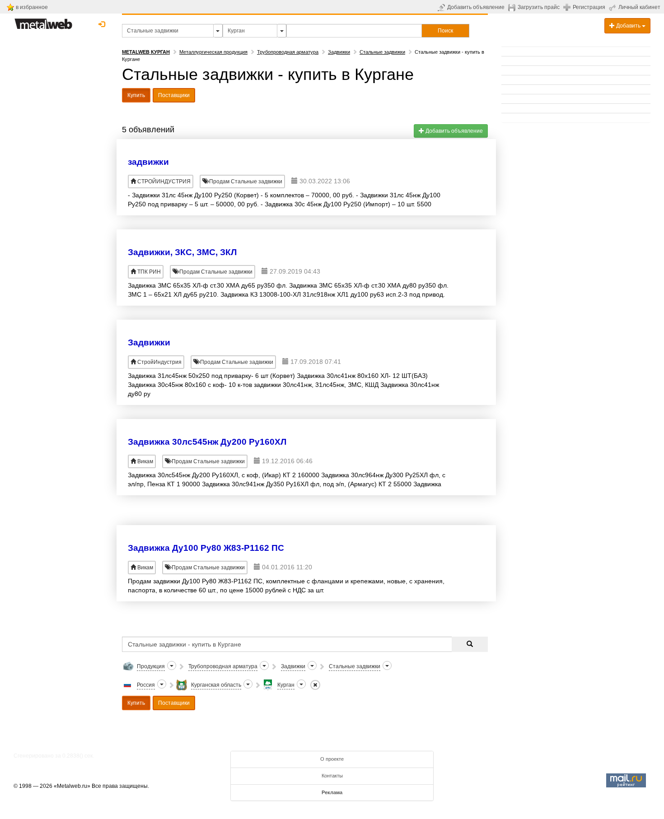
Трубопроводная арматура (287, 52)
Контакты (332, 775)
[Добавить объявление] (442, 7)
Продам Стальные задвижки (245, 181)
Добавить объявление (476, 7)
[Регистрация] (568, 6)
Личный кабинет (639, 7)
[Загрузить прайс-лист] (513, 7)
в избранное (32, 7)
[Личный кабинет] (613, 7)
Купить (136, 95)
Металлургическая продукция (213, 52)
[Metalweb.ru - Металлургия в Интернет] (43, 21)
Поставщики (174, 95)
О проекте (332, 759)
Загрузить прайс (539, 7)
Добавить (628, 26)
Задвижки (339, 52)
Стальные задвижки (382, 52)
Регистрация (589, 7)
